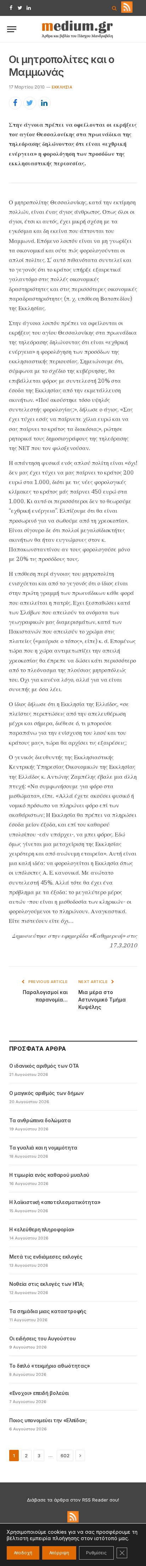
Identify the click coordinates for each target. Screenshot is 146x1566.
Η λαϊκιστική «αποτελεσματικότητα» (54, 1202)
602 (65, 1455)
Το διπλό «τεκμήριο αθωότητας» (49, 1366)
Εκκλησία (62, 87)
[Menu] (11, 29)
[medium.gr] (78, 29)
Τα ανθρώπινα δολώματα (40, 1120)
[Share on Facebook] (15, 103)
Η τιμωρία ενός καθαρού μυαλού (49, 1175)
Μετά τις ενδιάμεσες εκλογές (46, 1257)
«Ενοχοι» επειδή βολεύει (39, 1393)
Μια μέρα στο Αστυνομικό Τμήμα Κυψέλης (102, 999)
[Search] (114, 8)
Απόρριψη (59, 1552)
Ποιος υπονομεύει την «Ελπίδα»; (48, 1420)
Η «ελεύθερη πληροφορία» (41, 1229)
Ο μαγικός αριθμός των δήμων (46, 1093)
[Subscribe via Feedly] (127, 11)
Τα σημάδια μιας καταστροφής (47, 1311)
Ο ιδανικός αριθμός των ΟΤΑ (44, 1066)
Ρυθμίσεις (96, 1552)
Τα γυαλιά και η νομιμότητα (43, 1148)
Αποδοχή (23, 1552)
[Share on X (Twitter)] (29, 103)
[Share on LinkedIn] (44, 103)
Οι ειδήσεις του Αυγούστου (42, 1338)
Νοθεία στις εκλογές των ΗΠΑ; (46, 1284)
